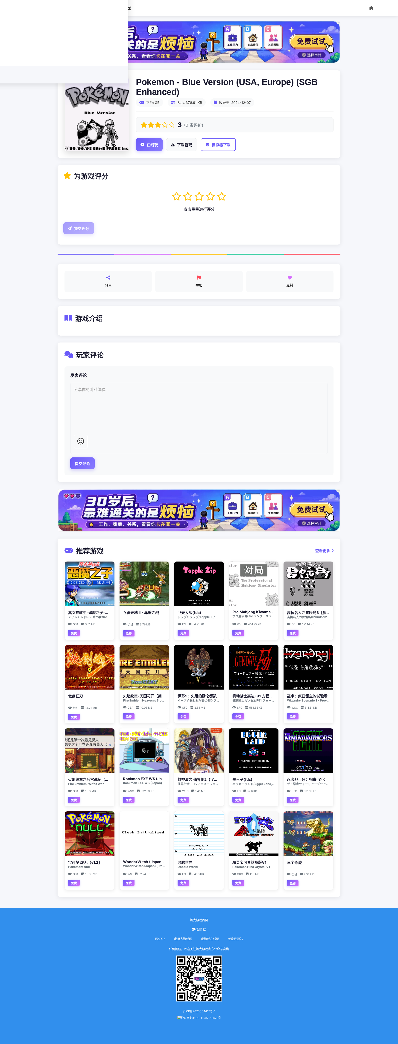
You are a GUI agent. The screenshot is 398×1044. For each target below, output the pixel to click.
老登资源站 (235, 939)
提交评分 (81, 229)
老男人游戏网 (183, 939)
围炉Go (160, 939)
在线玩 (152, 145)
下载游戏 (184, 145)
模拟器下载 (221, 145)
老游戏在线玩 (210, 939)
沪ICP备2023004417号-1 (199, 1011)
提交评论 (82, 464)
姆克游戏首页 (199, 920)
